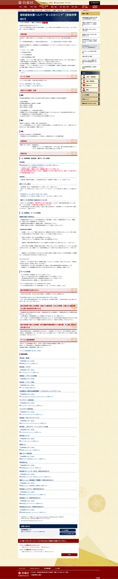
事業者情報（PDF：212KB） (28, 456)
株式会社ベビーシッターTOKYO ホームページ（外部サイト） (36, 476)
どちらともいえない (35, 547)
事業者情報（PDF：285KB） (28, 412)
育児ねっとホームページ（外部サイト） (31, 450)
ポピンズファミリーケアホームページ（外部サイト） (34, 423)
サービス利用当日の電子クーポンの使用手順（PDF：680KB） (36, 283)
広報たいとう (85, 99)
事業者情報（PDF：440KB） (28, 370)
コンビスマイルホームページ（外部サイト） (32, 414)
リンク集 (57, 568)
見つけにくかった (49, 551)
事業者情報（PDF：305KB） (28, 385)
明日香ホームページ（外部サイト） (29, 363)
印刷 (46, 22)
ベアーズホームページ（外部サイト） (30, 441)
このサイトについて (34, 568)
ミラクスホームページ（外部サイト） (30, 372)
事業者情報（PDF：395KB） (28, 429)
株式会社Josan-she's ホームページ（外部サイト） (33, 512)
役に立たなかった (46, 547)
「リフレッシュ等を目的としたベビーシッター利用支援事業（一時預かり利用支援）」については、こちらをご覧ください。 (49, 71)
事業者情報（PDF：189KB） (28, 420)
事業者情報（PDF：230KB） (28, 501)
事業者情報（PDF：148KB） (28, 510)
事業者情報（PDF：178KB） (28, 447)
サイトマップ (22, 568)
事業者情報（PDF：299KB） (28, 378)
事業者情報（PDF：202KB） (28, 361)
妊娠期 (54, 10)
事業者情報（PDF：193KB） (28, 394)
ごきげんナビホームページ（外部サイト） (31, 432)
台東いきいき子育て (38, 10)
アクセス (69, 2)
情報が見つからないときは (89, 103)
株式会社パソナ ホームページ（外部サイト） (32, 503)
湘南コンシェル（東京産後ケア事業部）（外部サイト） (34, 485)
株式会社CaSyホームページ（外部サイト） (31, 468)
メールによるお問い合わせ (68, 533)
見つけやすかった (27, 551)
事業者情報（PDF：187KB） (28, 474)
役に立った (25, 547)
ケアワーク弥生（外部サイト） (28, 387)
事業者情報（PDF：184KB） (28, 492)
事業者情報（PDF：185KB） (28, 465)
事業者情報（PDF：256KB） (28, 483)
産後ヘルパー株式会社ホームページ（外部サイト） (33, 459)
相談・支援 (60, 10)
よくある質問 (65, 530)
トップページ (21, 10)
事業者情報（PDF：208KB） (28, 438)
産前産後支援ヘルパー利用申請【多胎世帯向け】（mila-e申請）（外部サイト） (40, 165)
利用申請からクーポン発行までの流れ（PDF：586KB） (34, 194)
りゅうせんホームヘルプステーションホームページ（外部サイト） (37, 396)
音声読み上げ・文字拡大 (47, 2)
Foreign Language (60, 2)
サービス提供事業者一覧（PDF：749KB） (31, 350)
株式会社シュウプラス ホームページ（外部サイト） (33, 494)
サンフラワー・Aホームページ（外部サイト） (32, 405)
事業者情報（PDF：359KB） (28, 403)
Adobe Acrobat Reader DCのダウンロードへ (32, 520)
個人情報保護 (47, 568)
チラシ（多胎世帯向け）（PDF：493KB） (31, 84)
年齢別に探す (48, 10)
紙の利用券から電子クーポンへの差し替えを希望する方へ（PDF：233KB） (39, 297)
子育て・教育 (29, 10)
